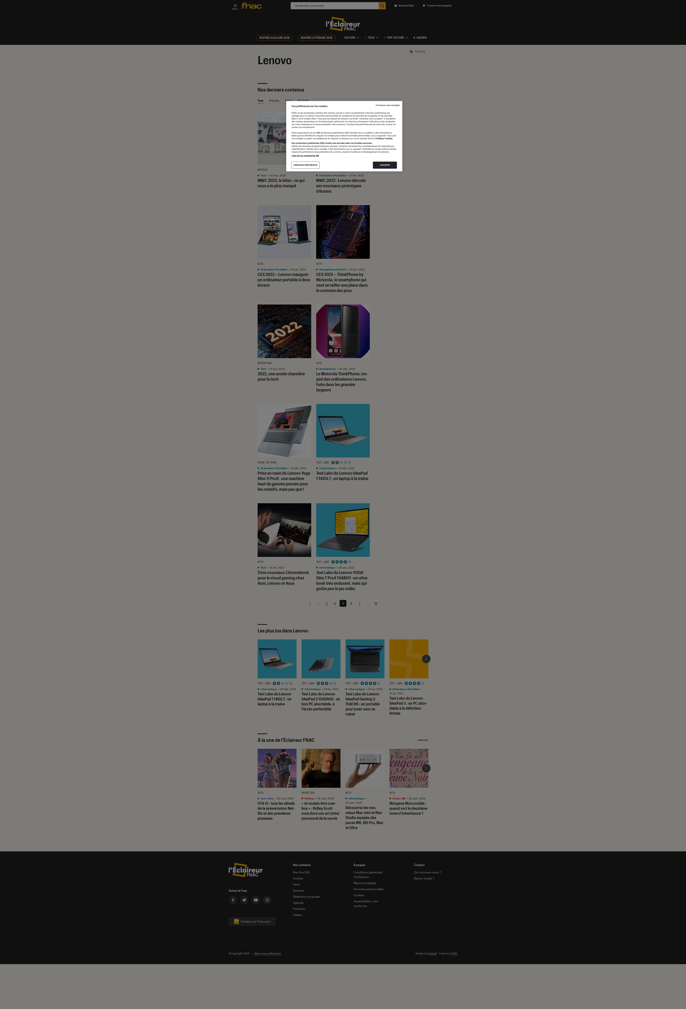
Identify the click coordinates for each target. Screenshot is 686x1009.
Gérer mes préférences (306, 165)
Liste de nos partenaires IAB (305, 155)
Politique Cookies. (384, 138)
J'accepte (385, 165)
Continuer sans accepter (388, 105)
